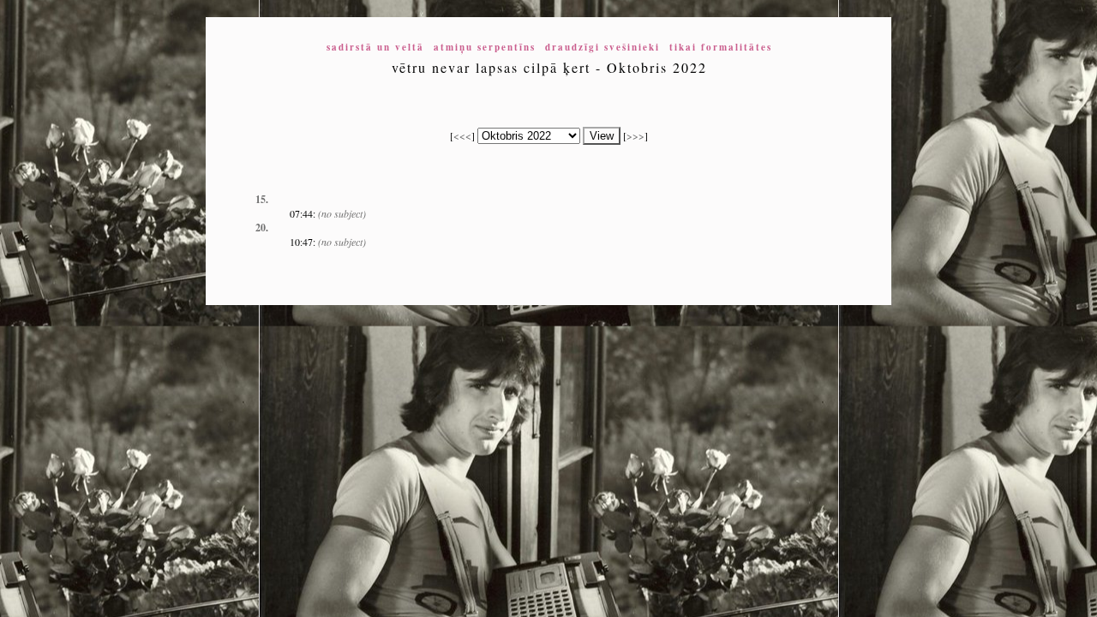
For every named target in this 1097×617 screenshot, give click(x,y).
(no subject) (342, 213)
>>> (635, 135)
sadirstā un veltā (375, 47)
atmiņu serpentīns (485, 47)
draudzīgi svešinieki (602, 47)
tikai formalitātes (720, 47)
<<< (462, 135)
